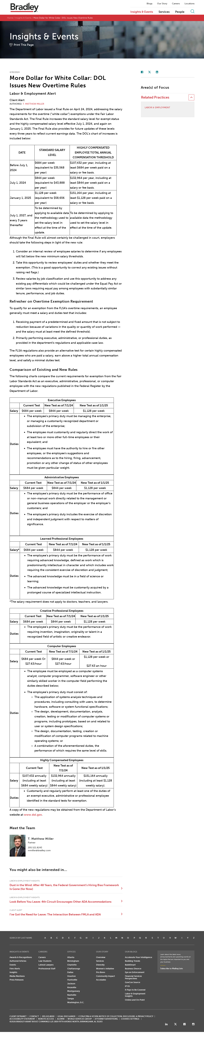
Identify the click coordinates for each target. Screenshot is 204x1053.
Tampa (70, 998)
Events (13, 965)
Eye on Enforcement (134, 972)
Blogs (149, 4)
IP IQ (127, 986)
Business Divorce (133, 968)
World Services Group (80, 1019)
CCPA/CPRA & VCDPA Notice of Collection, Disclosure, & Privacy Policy (115, 1016)
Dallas (70, 972)
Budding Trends (132, 961)
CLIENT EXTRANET (18, 1016)
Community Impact (105, 976)
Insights (13, 972)
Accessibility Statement (22, 1019)
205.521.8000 (48, 1016)
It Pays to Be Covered (135, 990)
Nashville (71, 995)
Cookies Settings (130, 1019)
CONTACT (34, 1016)
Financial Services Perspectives (133, 977)
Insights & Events (141, 12)
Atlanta (70, 957)
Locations (189, 4)
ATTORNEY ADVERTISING (106, 1019)
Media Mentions (17, 976)
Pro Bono (100, 972)
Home (10, 18)
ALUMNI (61, 1019)
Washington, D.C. (75, 1002)
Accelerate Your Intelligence (138, 957)
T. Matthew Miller (33, 104)
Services (164, 12)
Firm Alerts (15, 968)
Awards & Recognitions (21, 957)
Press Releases (17, 980)
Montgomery (73, 991)
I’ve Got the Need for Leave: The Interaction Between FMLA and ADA (55, 914)
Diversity (100, 965)
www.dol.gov (33, 814)
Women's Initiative (105, 968)
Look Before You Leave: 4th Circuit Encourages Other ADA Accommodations (60, 901)
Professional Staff (46, 968)
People (179, 12)
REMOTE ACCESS (46, 1019)
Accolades (101, 980)
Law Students (44, 961)
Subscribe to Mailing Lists (171, 968)
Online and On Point (135, 1000)
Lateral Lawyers (46, 965)
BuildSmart (130, 965)
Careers (176, 4)
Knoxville (71, 987)
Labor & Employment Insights (135, 994)
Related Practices (155, 97)
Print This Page (24, 45)
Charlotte (71, 965)
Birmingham (73, 961)
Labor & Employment (157, 107)
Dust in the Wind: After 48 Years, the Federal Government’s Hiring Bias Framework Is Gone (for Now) (64, 887)
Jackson (71, 983)
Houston (71, 976)
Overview (100, 957)
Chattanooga (73, 968)
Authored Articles (18, 961)
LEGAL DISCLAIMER (66, 1016)
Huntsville (72, 980)
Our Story (162, 4)
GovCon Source (132, 982)
